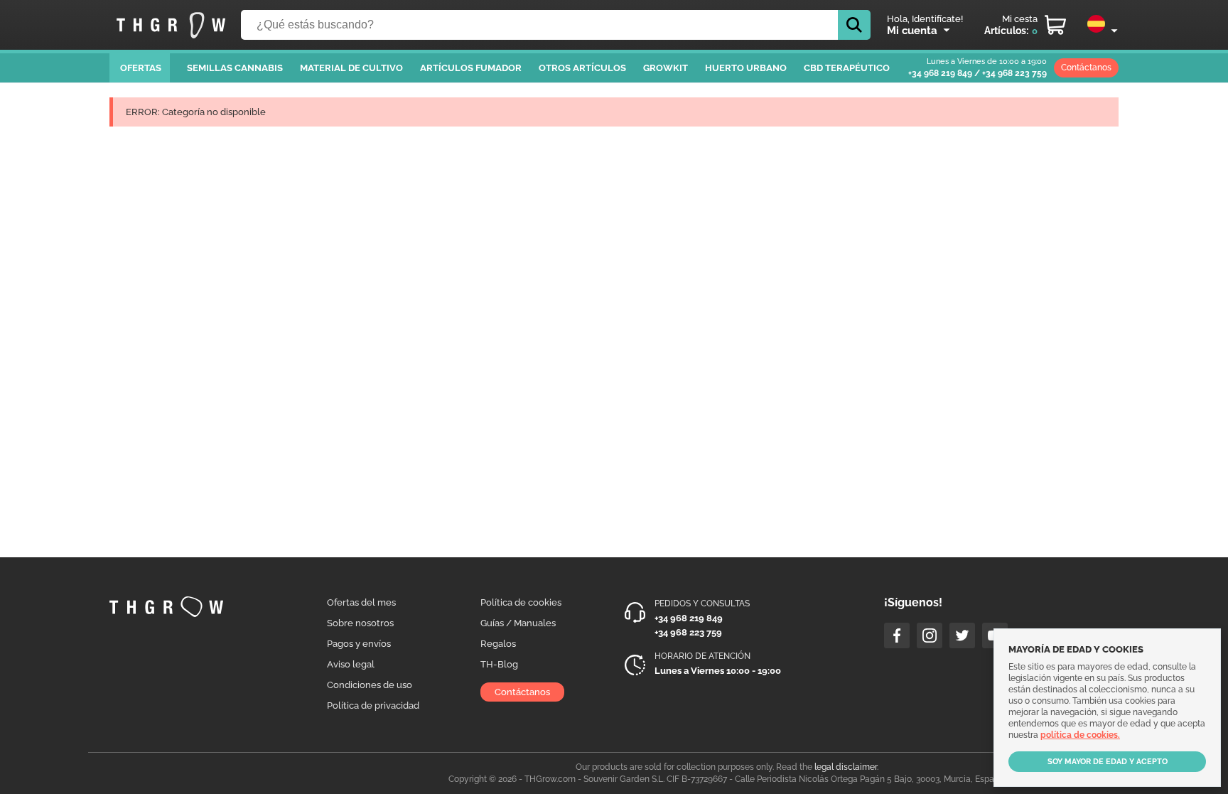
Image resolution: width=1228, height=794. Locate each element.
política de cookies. (1080, 735)
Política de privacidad (373, 705)
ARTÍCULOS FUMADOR (471, 68)
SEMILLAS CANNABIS (235, 68)
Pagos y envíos (359, 643)
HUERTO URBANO (746, 68)
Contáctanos (1086, 68)
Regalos (498, 643)
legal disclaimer (845, 767)
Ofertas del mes (361, 602)
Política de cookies (520, 602)
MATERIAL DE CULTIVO (351, 68)
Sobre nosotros (360, 623)
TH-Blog (499, 664)
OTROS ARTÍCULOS (582, 68)
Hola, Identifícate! (925, 19)
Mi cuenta (912, 30)
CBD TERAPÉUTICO (847, 68)
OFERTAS (140, 68)
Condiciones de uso (369, 685)
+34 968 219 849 (940, 73)
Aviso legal (351, 664)
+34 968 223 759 (1014, 73)
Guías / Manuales (518, 623)
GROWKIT (665, 68)
